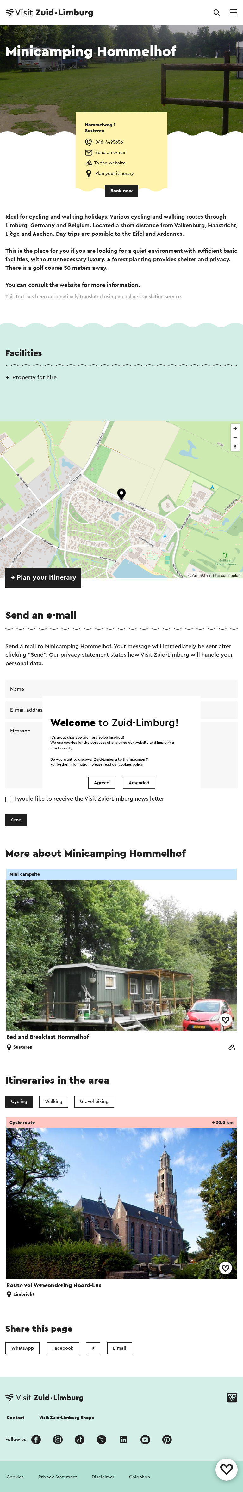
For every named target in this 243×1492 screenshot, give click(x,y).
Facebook (62, 1348)
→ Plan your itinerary (43, 577)
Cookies (15, 1477)
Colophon (139, 1477)
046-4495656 (109, 142)
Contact (15, 1417)
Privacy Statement (58, 1477)
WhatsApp (22, 1348)
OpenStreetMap (206, 575)
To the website (110, 163)
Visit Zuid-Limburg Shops (66, 1417)
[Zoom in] (235, 428)
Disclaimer (103, 1477)
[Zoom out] (235, 437)
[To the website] (232, 1048)
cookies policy (130, 764)
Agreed (101, 782)
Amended (139, 782)
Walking (53, 1101)
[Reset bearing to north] (235, 446)
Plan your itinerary (114, 173)
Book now (121, 190)
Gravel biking (94, 1101)
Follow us (15, 1439)
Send (16, 820)
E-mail (119, 1348)
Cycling (19, 1101)
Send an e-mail (111, 152)
